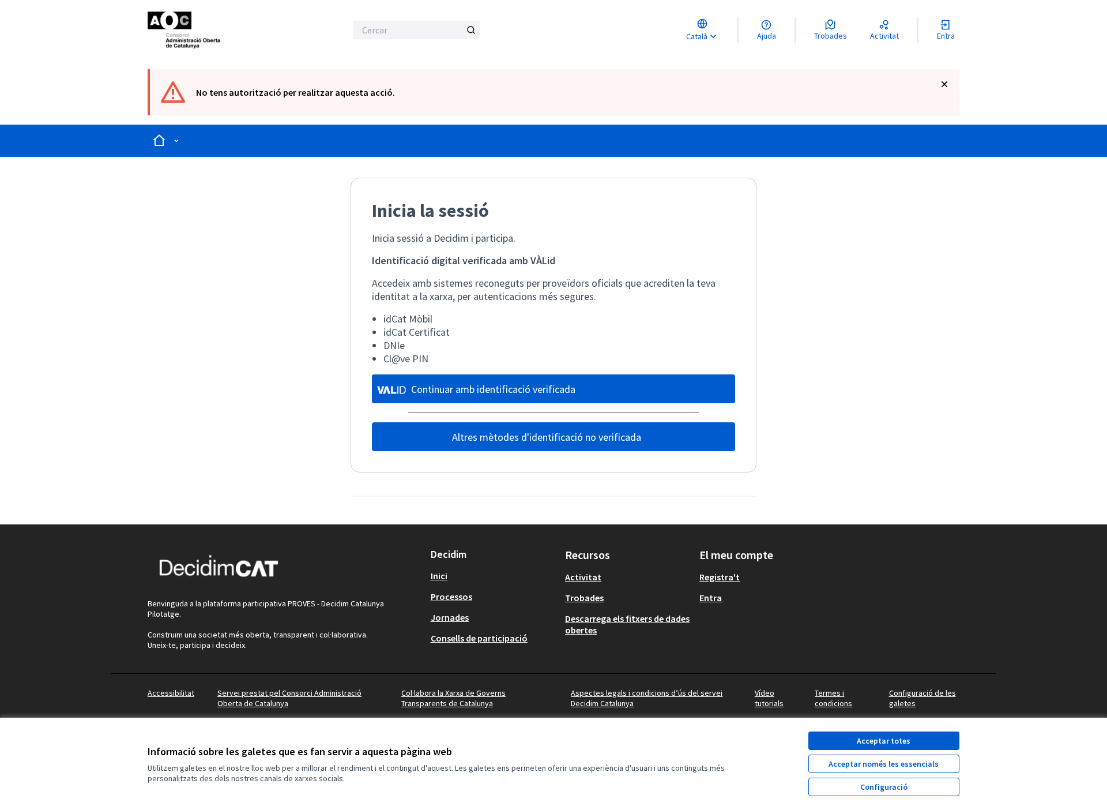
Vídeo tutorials (769, 698)
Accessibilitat (171, 693)
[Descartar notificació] (944, 84)
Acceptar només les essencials (884, 764)
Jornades (450, 617)
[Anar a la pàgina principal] (211, 30)
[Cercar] (471, 30)
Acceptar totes (883, 741)
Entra (710, 597)
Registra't (719, 577)
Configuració (884, 787)
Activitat (583, 577)
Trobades (584, 597)
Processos (451, 596)
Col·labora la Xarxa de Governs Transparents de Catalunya (453, 698)
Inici (439, 576)
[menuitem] (493, 576)
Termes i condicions (833, 698)
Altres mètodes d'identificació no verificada (546, 437)
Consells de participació (479, 638)
